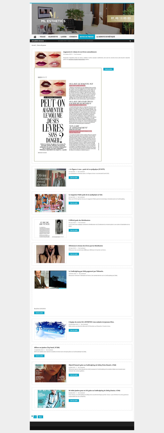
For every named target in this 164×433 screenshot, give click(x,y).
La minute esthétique (105, 37)
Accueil (35, 36)
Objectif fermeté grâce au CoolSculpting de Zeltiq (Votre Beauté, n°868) (92, 365)
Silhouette (53, 37)
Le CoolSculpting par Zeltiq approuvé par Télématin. (86, 271)
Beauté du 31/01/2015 (40, 308)
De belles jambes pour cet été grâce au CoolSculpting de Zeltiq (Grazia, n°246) (94, 390)
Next (40, 417)
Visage (42, 37)
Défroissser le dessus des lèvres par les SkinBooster (86, 246)
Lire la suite (108, 69)
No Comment (77, 54)
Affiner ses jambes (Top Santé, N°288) (47, 347)
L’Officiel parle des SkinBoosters (79, 220)
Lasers (64, 37)
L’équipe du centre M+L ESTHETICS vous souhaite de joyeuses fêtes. (91, 322)
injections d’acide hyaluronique (77, 59)
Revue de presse (87, 37)
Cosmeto (73, 37)
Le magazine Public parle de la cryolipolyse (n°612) (85, 195)
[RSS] (130, 41)
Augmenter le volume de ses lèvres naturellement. (71, 40)
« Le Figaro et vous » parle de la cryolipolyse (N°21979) (87, 169)
